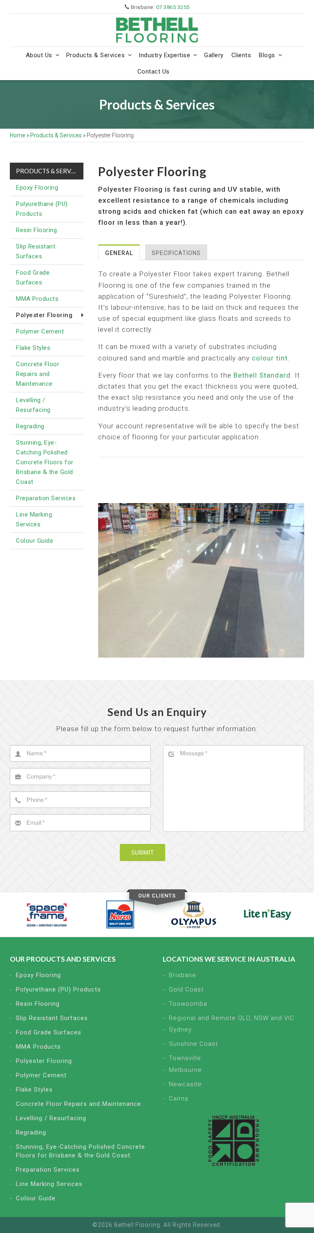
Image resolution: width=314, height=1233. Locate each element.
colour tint (270, 358)
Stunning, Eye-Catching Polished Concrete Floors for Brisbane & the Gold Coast (45, 462)
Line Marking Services (34, 519)
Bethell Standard (262, 375)
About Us (39, 55)
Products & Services (95, 55)
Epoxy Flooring (37, 187)
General (119, 253)
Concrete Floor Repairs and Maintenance (37, 373)
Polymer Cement (40, 331)
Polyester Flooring (44, 1061)
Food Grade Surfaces (32, 277)
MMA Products (37, 298)
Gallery (214, 55)
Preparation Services (46, 498)
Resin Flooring (36, 230)
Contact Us (153, 71)
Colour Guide (34, 540)
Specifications (176, 253)
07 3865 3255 (173, 7)
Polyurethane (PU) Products (42, 208)
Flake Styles (33, 347)
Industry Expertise (164, 55)
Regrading (30, 426)
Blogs (267, 55)
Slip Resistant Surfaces (35, 251)
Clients (241, 55)
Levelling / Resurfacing (33, 405)
